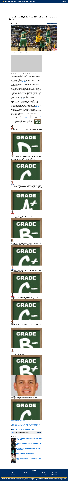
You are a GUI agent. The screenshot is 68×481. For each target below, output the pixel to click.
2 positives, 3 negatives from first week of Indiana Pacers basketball (24, 428)
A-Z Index (25, 475)
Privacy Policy (25, 474)
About (12, 472)
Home (12, 464)
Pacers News (16, 464)
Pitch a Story (13, 474)
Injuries (30, 1)
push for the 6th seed (24, 100)
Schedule (19, 1)
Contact (33, 472)
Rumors (15, 1)
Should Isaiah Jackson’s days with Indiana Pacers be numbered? (24, 429)
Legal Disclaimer (54, 474)
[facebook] (60, 1)
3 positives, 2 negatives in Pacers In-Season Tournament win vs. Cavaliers (25, 426)
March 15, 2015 (23, 81)
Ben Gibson (12, 21)
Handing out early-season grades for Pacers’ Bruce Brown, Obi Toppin (25, 425)
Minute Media (6, 478)
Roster (27, 1)
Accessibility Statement (15, 475)
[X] (62, 1)
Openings (25, 472)
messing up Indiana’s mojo (36, 79)
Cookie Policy (44, 474)
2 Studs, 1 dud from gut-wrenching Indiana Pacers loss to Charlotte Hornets (26, 424)
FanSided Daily (54, 472)
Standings (23, 1)
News (12, 1)
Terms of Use (34, 474)
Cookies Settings (35, 475)
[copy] (16, 23)
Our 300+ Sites (44, 472)
